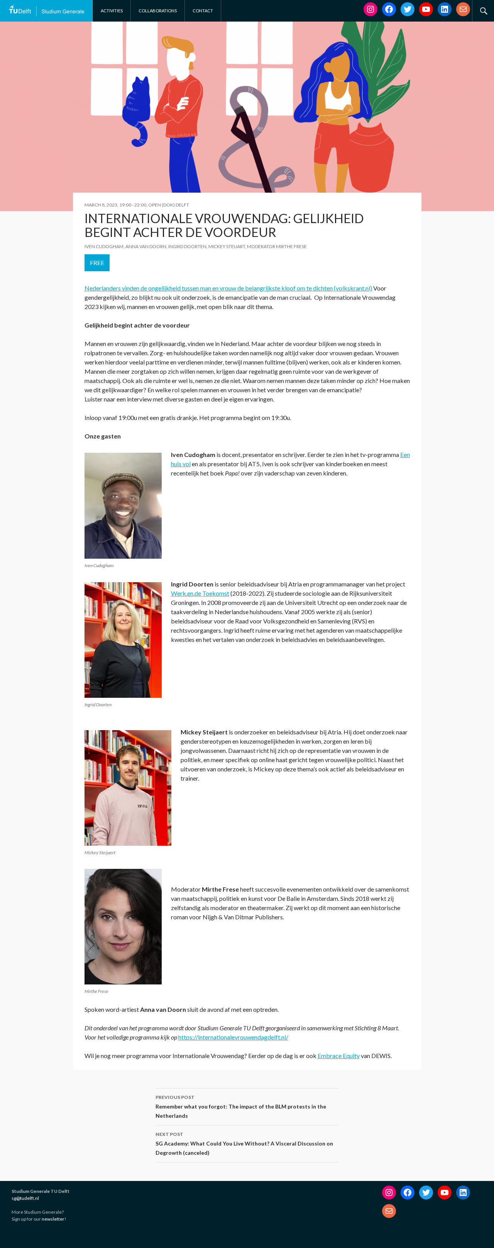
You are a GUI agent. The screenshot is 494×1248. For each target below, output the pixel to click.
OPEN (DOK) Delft (168, 205)
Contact (203, 10)
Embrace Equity (339, 1055)
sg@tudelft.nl (25, 1198)
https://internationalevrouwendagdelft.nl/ (233, 1037)
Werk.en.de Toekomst (200, 593)
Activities (112, 10)
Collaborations (158, 10)
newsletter (53, 1219)
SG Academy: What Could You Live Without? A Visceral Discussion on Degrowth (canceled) (244, 1143)
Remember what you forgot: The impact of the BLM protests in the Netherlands (241, 1106)
